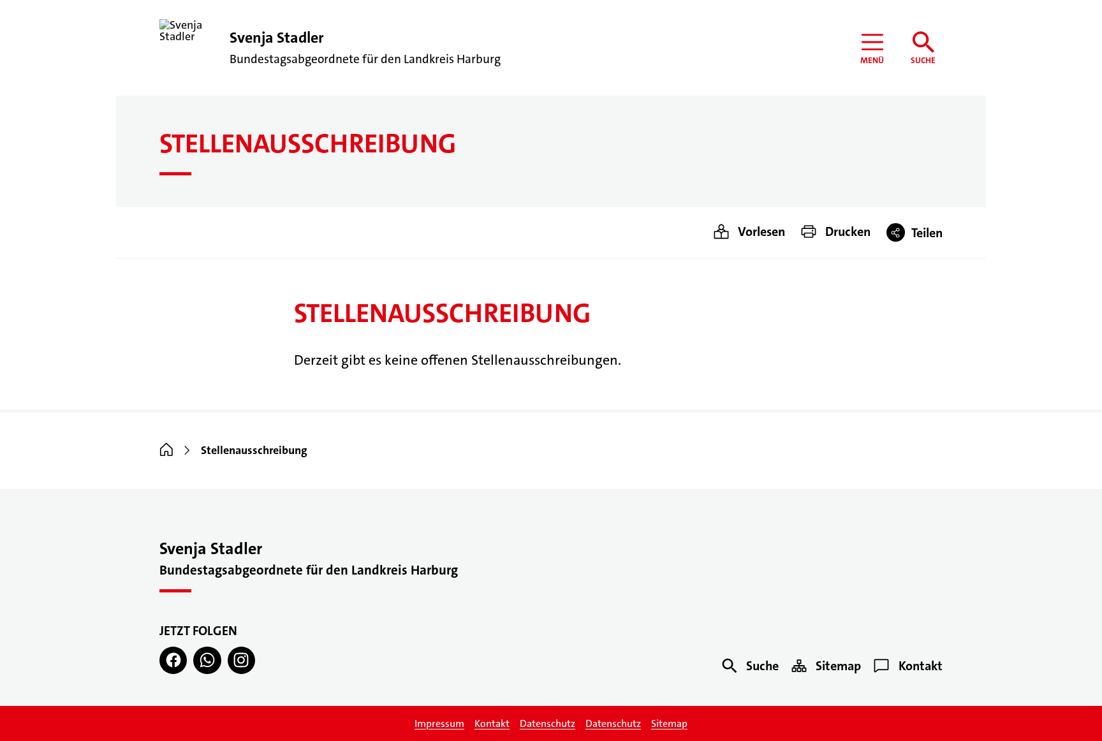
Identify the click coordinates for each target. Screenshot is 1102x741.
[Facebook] (173, 660)
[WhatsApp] (207, 660)
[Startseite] (166, 450)
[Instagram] (241, 660)
